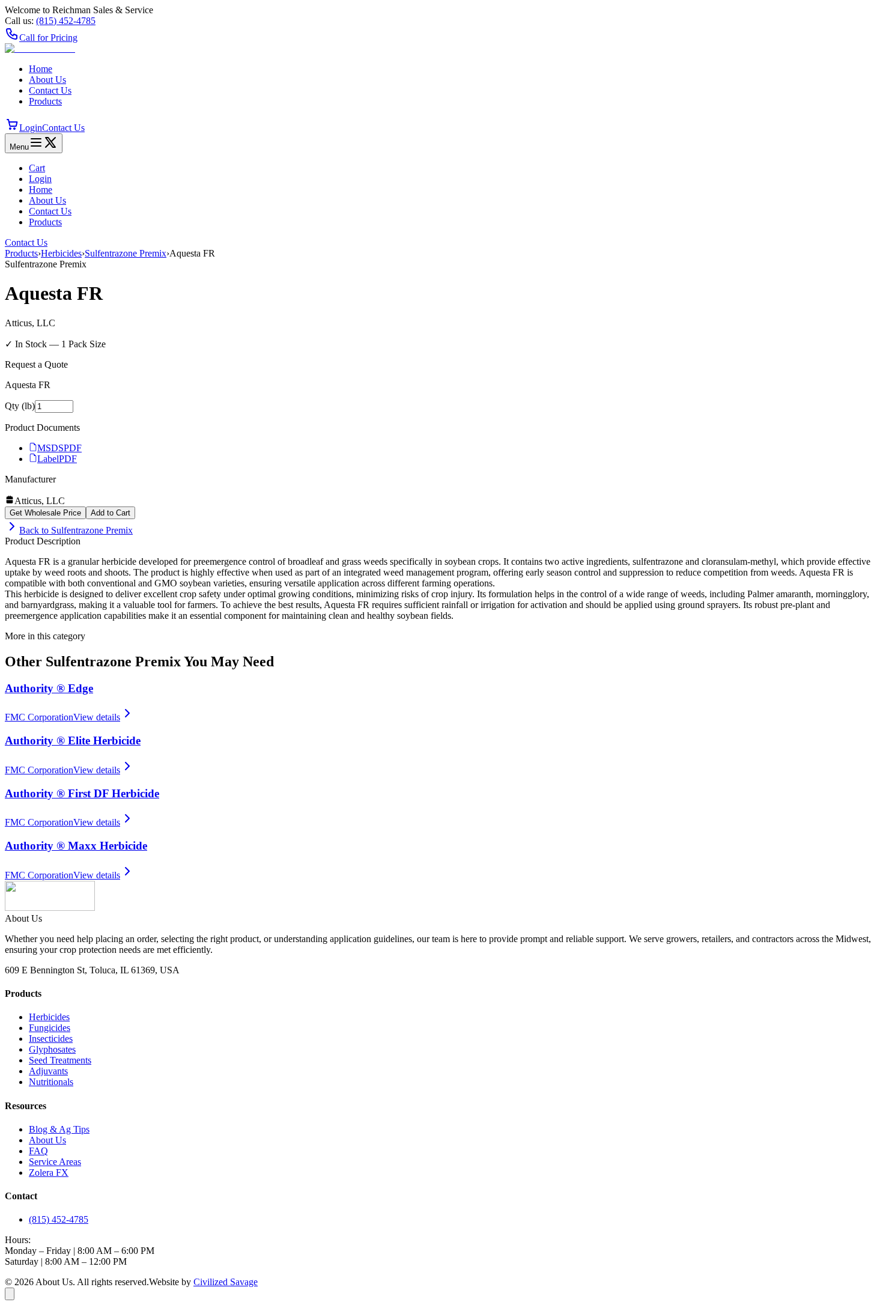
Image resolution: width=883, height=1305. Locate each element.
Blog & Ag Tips (59, 1129)
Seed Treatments (60, 1060)
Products (45, 101)
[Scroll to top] (9, 1294)
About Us (47, 80)
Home (40, 69)
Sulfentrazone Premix (125, 253)
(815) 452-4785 (58, 1219)
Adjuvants (48, 1071)
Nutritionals (51, 1082)
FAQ (38, 1151)
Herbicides (61, 253)
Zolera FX (48, 1172)
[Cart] (12, 128)
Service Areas (55, 1162)
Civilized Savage (225, 1282)
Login (30, 128)
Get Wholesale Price (45, 512)
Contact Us (50, 90)
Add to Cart (110, 512)
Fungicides (49, 1028)
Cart (37, 168)
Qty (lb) (20, 406)
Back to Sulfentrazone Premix (76, 530)
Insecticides (51, 1038)
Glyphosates (52, 1049)
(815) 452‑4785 (66, 21)
